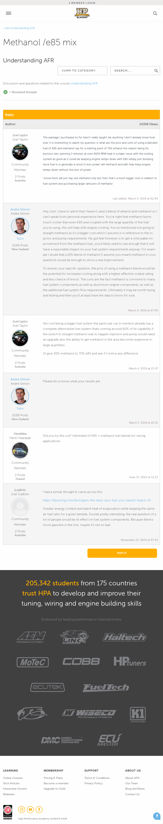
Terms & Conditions (97, 778)
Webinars (9, 794)
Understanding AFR (23, 28)
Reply (9, 114)
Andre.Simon (20, 209)
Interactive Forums (15, 788)
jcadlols (20, 490)
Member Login (82, 3)
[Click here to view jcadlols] (20, 507)
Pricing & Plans (53, 778)
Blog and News (135, 788)
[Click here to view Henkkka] (20, 451)
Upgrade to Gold (54, 788)
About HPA (132, 778)
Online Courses (13, 778)
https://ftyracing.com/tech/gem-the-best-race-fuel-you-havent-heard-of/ (97, 500)
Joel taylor (20, 135)
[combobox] (82, 70)
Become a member (56, 783)
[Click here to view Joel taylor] (20, 153)
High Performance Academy (82, 13)
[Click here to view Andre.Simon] (20, 227)
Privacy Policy (93, 783)
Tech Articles (11, 783)
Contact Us (132, 794)
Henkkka (20, 434)
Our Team (131, 783)
